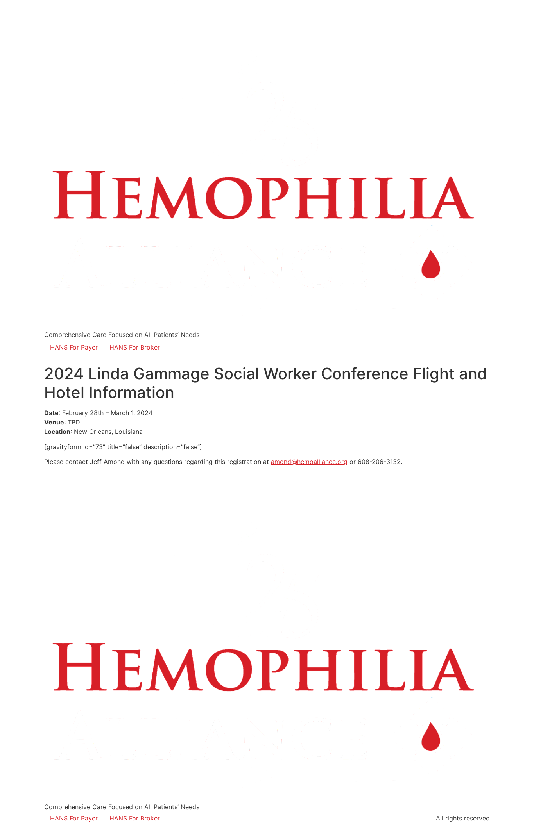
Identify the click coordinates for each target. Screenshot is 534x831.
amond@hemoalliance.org (309, 461)
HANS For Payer (74, 347)
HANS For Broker (134, 347)
